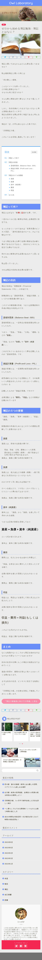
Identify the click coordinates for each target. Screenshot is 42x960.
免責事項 (26, 954)
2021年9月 (9, 842)
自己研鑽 (8, 895)
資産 (12, 179)
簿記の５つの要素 (16, 175)
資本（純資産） (16, 184)
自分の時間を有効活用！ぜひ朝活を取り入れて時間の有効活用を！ (22, 818)
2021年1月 (9, 864)
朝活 (6, 884)
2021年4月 (9, 853)
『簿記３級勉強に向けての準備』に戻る (21, 701)
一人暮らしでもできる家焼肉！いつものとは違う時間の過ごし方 (22, 810)
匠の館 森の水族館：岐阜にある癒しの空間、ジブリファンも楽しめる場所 (22, 786)
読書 (6, 900)
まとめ (11, 195)
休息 (6, 878)
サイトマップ (16, 954)
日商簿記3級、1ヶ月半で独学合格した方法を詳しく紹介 (22, 802)
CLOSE (34, 152)
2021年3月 (9, 858)
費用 (12, 187)
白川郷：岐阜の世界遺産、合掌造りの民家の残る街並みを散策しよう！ (22, 794)
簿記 (4, 24)
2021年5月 (9, 848)
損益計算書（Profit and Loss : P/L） (22, 170)
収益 (12, 190)
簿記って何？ (14, 158)
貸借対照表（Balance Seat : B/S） (24, 165)
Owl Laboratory (21, 3)
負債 (12, 182)
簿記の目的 (13, 162)
